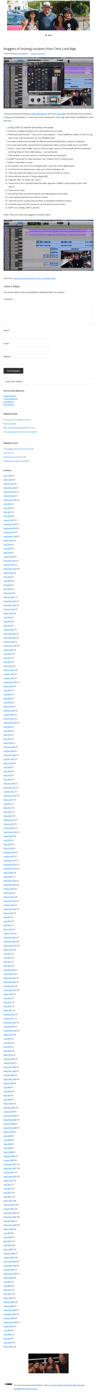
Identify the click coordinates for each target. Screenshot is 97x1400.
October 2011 (9, 986)
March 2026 (8, 479)
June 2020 (8, 694)
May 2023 (7, 585)
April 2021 (8, 662)
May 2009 (7, 1095)
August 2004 (8, 1326)
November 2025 (10, 492)
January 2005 (9, 1306)
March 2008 (8, 1152)
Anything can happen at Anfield (16, 461)
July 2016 (7, 840)
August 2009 (8, 1083)
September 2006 (10, 1225)
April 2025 (8, 516)
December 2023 (10, 560)
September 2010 (10, 1030)
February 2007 (9, 1205)
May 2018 (7, 775)
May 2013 (7, 925)
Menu (50, 35)
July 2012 (7, 953)
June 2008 (8, 1140)
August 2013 (8, 913)
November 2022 (10, 605)
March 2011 (8, 1010)
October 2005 (9, 1269)
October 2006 (9, 1221)
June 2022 (8, 621)
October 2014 (9, 889)
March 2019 (8, 743)
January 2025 (9, 520)
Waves (9, 117)
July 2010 (7, 1038)
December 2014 (10, 880)
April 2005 (8, 1294)
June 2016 (8, 844)
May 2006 (7, 1241)
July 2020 (7, 690)
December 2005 (10, 1261)
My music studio (10, 424)
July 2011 (7, 998)
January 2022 (9, 629)
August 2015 (8, 872)
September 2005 (10, 1273)
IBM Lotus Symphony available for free (19, 428)
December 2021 (10, 633)
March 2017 (8, 816)
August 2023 (8, 573)
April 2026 (8, 475)
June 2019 (8, 731)
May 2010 (7, 1047)
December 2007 (10, 1164)
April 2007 (8, 1196)
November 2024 (10, 528)
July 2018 (7, 767)
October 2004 (9, 1318)
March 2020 (8, 706)
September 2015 (10, 868)
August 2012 (8, 949)
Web (53, 278)
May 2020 (7, 698)
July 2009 (7, 1087)
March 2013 (8, 929)
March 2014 (8, 893)
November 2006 (10, 1217)
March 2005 (8, 1298)
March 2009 (8, 1103)
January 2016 (9, 856)
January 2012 (9, 974)
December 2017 (10, 787)
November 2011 (10, 982)
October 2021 (9, 641)
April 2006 (8, 1245)
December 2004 (10, 1310)
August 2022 (8, 613)
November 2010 (10, 1022)
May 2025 (7, 512)
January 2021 (9, 674)
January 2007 (9, 1209)
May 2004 (7, 1338)
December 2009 (10, 1067)
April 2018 (8, 779)
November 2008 (10, 1119)
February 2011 (9, 1014)
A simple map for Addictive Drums (17, 419)
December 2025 (10, 487)
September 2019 (10, 722)
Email (7, 343)
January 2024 (9, 556)
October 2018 (9, 759)
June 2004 (8, 1334)
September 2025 (10, 500)
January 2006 (9, 1257)
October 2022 (9, 609)
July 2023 (7, 577)
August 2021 (8, 650)
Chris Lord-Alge (59, 113)
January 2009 (9, 1111)
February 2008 (9, 1156)
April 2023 (8, 589)
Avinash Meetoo (10, 396)
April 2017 (8, 812)
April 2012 (8, 966)
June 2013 (8, 921)
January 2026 (9, 483)
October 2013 (9, 905)
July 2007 (7, 1184)
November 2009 (10, 1071)
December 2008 (10, 1115)
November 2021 (10, 637)
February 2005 (9, 1302)
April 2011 (8, 1006)
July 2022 (7, 617)
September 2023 (10, 569)
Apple (15, 278)
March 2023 (8, 593)
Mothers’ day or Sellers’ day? (15, 457)
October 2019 (9, 718)
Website (7, 356)
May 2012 (7, 961)
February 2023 (9, 597)
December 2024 (10, 524)
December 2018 (10, 755)
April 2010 (8, 1051)
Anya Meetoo (9, 401)
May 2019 (7, 735)
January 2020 (9, 714)
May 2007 (7, 1192)
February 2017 (9, 820)
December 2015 (10, 860)
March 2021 (8, 666)
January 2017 (9, 824)
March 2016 (8, 848)
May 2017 (7, 808)
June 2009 (8, 1091)
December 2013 (10, 901)
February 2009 (9, 1107)
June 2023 (8, 581)
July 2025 (7, 504)
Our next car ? (9, 453)
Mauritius (31, 278)
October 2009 (9, 1075)
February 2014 (9, 897)
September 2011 (10, 990)
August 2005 (8, 1277)
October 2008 (9, 1124)
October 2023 (9, 564)
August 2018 (8, 763)
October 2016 (9, 828)
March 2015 (8, 876)
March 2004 (8, 1346)
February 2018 (9, 783)
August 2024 (8, 540)
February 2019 (9, 747)
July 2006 (7, 1233)
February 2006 (9, 1253)
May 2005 (7, 1290)
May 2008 (7, 1144)
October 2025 (9, 496)
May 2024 (7, 552)
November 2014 (10, 884)
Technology (46, 278)
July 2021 (7, 654)
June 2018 (8, 771)
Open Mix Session (39, 113)
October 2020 (9, 678)
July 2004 (7, 1330)
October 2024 (9, 532)
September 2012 (10, 945)
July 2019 (7, 726)
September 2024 (10, 536)
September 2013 (10, 909)
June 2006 (8, 1237)
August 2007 (8, 1180)
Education (23, 278)
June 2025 (8, 508)
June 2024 (8, 548)
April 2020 (8, 702)
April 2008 (8, 1148)
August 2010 (8, 1034)
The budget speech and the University (19, 449)
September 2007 (10, 1176)
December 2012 (10, 937)
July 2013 (7, 917)
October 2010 (9, 1026)
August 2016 (8, 836)
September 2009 (10, 1079)
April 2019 (8, 739)
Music (38, 278)
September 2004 (10, 1322)
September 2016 (10, 832)
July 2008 (7, 1136)
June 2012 (8, 957)
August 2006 (8, 1229)
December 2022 (10, 601)
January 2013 (9, 933)
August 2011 (8, 994)
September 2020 (10, 682)
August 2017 (8, 799)
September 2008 (10, 1128)
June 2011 (8, 1002)
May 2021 (7, 658)
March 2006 (8, 1249)
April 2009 (8, 1099)
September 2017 (10, 795)
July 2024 (7, 544)
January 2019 (9, 751)
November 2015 (10, 864)
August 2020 (8, 686)
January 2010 (9, 1063)
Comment (9, 299)
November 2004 (10, 1314)
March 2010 (8, 1055)
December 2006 (10, 1213)
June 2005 (8, 1286)
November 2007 (10, 1168)
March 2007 (8, 1200)
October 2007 (9, 1172)
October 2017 (9, 791)
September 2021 (10, 645)
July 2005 (7, 1281)
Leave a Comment (38, 53)
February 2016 (9, 852)
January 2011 (9, 1018)
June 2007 (8, 1188)
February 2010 (9, 1059)
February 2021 (9, 670)
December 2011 (10, 978)
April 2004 (8, 1342)
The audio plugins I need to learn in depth (20, 432)
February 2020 (9, 710)
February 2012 (9, 970)
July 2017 (7, 803)
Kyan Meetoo (9, 404)
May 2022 (7, 625)
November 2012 (10, 941)
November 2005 (10, 1265)
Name (7, 330)
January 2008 (9, 1160)
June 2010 (8, 1042)
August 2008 (8, 1132)
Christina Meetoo (11, 399)
